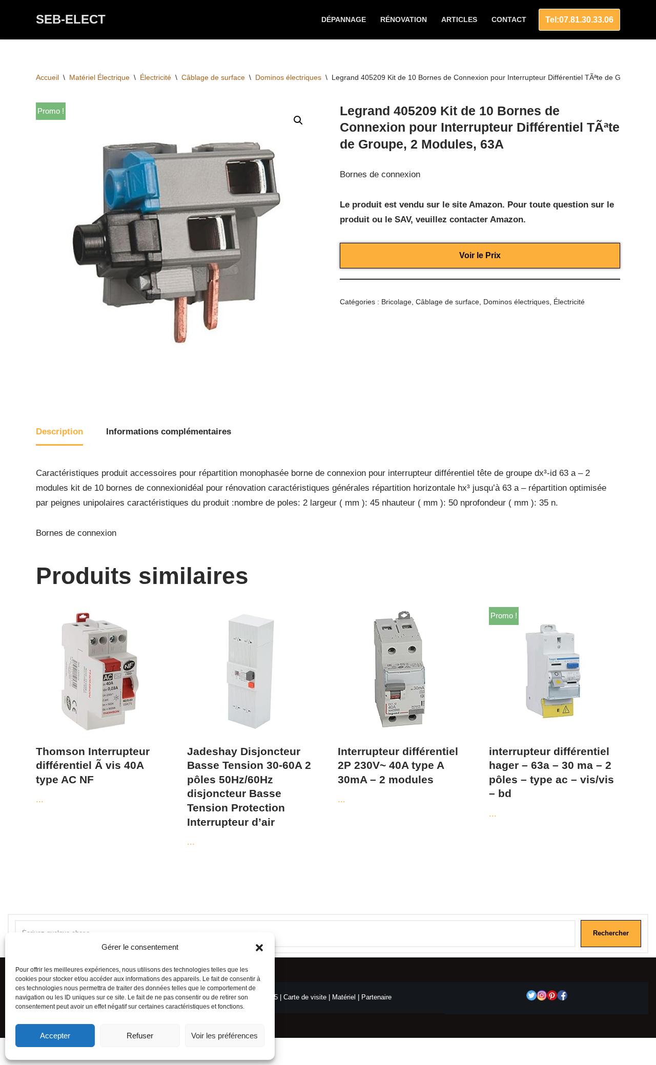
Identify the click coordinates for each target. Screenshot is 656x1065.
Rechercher (611, 933)
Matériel (344, 997)
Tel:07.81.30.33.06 (579, 19)
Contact (508, 20)
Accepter (55, 1035)
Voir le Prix (480, 255)
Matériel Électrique (99, 77)
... (93, 775)
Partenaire (376, 997)
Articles (459, 20)
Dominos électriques (288, 77)
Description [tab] (59, 431)
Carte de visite (304, 997)
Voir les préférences (224, 1035)
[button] (259, 948)
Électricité (155, 77)
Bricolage (396, 302)
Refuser (140, 1035)
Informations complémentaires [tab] (168, 431)
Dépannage (343, 20)
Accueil (47, 77)
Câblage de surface (213, 77)
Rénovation (403, 20)
